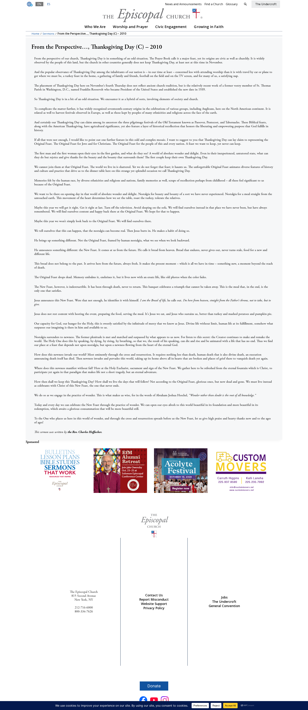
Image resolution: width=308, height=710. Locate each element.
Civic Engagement (171, 26)
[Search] (245, 4)
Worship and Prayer (130, 26)
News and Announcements (183, 4)
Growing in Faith (209, 26)
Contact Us (154, 595)
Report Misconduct (154, 599)
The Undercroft (224, 601)
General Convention (224, 606)
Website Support (154, 604)
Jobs (224, 597)
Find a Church (213, 4)
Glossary (232, 4)
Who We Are (95, 26)
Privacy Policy (154, 608)
